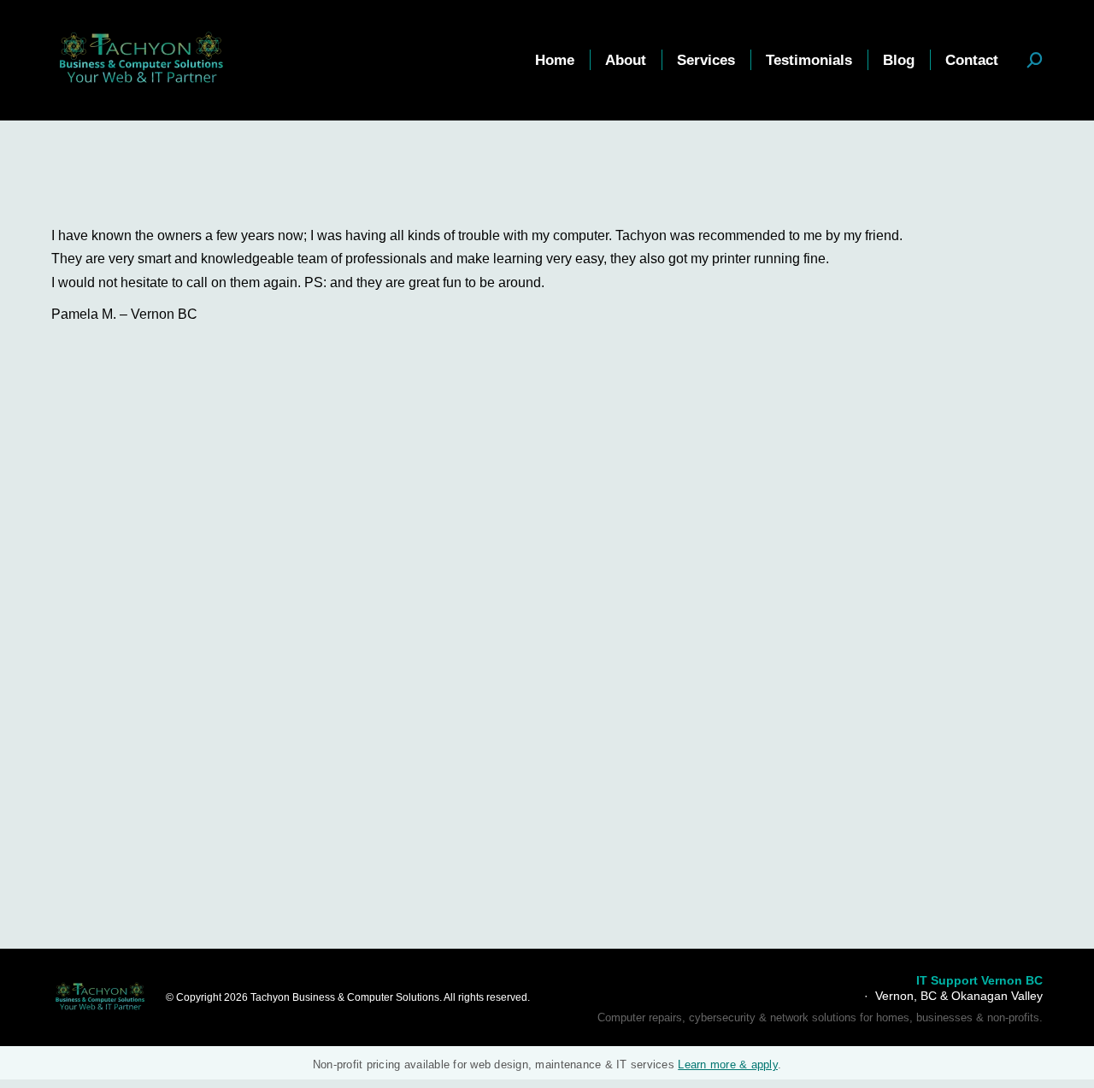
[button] (1035, 60)
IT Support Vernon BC (979, 980)
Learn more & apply (728, 1064)
